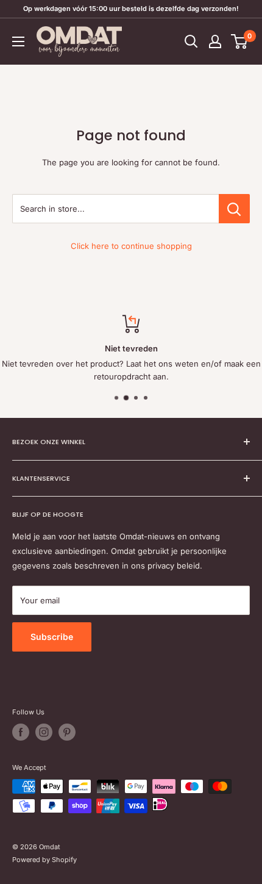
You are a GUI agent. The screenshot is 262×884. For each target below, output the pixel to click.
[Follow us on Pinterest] (67, 732)
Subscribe (51, 636)
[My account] (215, 41)
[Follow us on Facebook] (20, 732)
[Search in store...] (234, 208)
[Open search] (191, 41)
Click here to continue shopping (131, 246)
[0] (239, 41)
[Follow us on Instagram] (43, 732)
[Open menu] (18, 41)
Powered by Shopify (44, 859)
